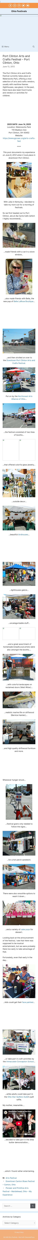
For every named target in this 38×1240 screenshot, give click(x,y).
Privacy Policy (19, 1232)
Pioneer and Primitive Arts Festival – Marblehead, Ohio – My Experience (17, 1191)
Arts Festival (11, 1178)
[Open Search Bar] (33, 46)
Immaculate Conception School (20, 1061)
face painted (27, 1002)
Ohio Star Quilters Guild (18, 1097)
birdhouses (23, 534)
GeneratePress (29, 1237)
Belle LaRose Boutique (23, 301)
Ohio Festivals (19, 11)
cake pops (25, 929)
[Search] (32, 1206)
